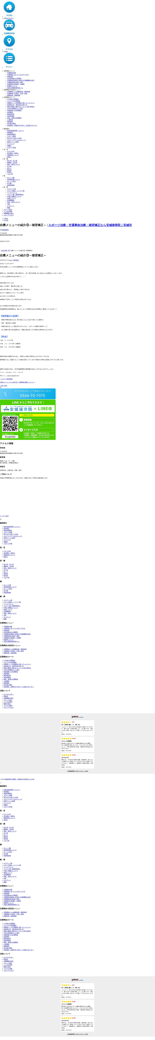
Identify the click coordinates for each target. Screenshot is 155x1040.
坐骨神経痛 (10, 185)
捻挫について (11, 198)
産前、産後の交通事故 (14, 118)
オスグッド (10, 206)
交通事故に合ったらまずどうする (18, 74)
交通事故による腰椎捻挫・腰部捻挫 (18, 91)
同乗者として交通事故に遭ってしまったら (20, 103)
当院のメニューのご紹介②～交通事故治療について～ (17, 382)
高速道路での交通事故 (14, 110)
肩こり (9, 168)
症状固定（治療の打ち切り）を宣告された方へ (22, 125)
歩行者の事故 (11, 123)
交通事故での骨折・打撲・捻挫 (17, 93)
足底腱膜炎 (10, 200)
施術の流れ (7, 704)
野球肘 (9, 170)
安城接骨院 (8, 779)
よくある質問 (8, 211)
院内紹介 (16, 260)
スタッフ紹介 (8, 209)
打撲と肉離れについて (14, 196)
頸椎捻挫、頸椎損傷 (13, 95)
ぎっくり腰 (10, 177)
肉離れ (9, 145)
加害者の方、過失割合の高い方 (17, 105)
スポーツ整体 (11, 136)
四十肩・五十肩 (12, 161)
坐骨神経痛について (13, 179)
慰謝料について (12, 86)
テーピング (10, 144)
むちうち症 (10, 151)
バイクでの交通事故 (13, 101)
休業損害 (10, 76)
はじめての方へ (9, 694)
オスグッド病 (11, 189)
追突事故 (10, 112)
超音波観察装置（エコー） (15, 130)
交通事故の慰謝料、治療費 (15, 84)
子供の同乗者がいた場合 (15, 108)
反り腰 (9, 183)
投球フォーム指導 (13, 142)
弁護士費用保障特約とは (15, 88)
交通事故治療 (11, 73)
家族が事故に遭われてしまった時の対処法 (20, 106)
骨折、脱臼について (13, 164)
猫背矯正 (10, 132)
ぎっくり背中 (11, 181)
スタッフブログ (9, 215)
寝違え (9, 157)
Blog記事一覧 (5, 250)
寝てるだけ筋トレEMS (14, 138)
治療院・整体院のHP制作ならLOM (23, 779)
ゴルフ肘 (10, 174)
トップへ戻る (4, 516)
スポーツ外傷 (11, 147)
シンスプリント (12, 192)
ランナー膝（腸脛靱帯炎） (15, 194)
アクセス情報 (8, 705)
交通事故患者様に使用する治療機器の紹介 (20, 80)
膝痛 (8, 208)
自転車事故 (10, 116)
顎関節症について (13, 155)
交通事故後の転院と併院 (15, 82)
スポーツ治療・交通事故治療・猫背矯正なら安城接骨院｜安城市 (90, 225)
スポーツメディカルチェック (16, 140)
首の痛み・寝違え (13, 153)
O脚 (8, 204)
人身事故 (10, 120)
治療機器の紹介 (9, 213)
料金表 (6, 696)
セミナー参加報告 (7, 379)
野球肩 (9, 172)
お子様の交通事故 (13, 99)
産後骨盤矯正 (11, 134)
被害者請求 (10, 114)
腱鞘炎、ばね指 (12, 162)
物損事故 (10, 121)
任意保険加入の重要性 (14, 78)
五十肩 (9, 166)
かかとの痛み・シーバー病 (15, 191)
